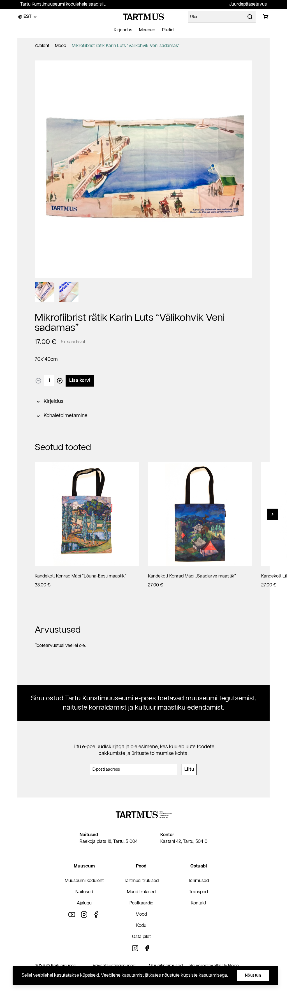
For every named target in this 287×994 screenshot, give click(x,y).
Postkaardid (141, 903)
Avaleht (42, 45)
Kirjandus (123, 30)
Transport (198, 892)
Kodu (141, 925)
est (28, 16)
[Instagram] (84, 914)
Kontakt (198, 903)
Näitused (84, 892)
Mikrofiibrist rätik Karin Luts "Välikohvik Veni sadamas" (125, 45)
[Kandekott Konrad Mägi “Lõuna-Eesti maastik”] (87, 514)
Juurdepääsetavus (248, 4)
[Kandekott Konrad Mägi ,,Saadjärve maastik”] (200, 514)
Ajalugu (84, 903)
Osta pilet (141, 936)
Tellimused (198, 880)
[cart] (265, 16)
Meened (147, 30)
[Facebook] (96, 914)
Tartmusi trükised (141, 880)
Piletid (167, 30)
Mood (60, 45)
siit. (102, 4)
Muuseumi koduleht (84, 880)
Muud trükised (141, 892)
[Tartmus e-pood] (143, 16)
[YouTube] (71, 914)
